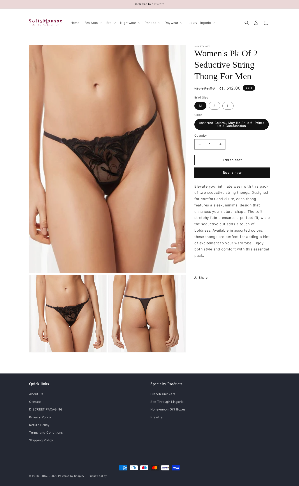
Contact (35, 401)
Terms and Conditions (46, 432)
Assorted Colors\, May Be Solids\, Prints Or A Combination (231, 124)
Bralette (156, 417)
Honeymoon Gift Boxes (168, 409)
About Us (36, 394)
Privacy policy (98, 475)
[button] (93, 22)
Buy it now (232, 173)
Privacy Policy (40, 417)
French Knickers (162, 394)
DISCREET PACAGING (45, 409)
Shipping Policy (41, 440)
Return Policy (39, 425)
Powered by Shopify (71, 475)
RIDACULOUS (49, 475)
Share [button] (203, 277)
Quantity (200, 135)
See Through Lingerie (167, 401)
